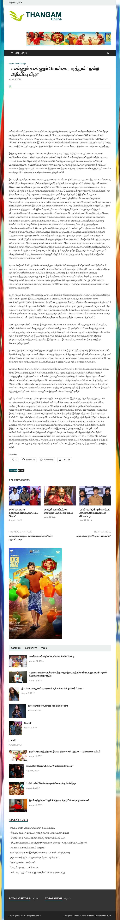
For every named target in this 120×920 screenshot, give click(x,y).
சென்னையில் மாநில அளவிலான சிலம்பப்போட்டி (51, 656)
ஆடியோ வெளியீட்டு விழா (17, 63)
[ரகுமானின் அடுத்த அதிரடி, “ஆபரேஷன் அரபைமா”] (16, 766)
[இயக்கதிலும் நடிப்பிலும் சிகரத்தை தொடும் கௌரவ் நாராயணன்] (18, 800)
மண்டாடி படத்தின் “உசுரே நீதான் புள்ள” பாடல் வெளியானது (37, 872)
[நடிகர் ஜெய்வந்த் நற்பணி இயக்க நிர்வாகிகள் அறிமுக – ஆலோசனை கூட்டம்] (18, 751)
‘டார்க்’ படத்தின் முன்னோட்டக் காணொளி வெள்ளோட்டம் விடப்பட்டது (94, 512)
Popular (16, 648)
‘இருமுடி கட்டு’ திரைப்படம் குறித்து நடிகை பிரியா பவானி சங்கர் (39, 832)
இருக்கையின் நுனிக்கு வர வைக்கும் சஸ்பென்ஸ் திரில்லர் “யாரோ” (52, 688)
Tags (44, 648)
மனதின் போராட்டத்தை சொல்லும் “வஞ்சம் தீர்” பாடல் (58, 511)
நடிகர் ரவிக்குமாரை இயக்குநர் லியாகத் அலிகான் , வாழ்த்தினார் (40, 852)
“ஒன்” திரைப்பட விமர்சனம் (22, 862)
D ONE (21, 470)
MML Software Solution (100, 915)
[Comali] (15, 723)
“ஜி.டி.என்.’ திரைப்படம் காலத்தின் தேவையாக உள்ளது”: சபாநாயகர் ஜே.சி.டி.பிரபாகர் (48, 842)
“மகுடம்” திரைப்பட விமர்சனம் (24, 867)
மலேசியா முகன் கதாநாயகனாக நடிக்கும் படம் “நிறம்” (23, 512)
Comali (27, 722)
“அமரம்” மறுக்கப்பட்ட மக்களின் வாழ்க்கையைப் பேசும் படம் (37, 837)
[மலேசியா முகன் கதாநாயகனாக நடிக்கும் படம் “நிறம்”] (25, 496)
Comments (31, 648)
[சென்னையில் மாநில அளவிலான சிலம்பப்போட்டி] (18, 656)
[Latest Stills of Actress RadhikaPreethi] (17, 705)
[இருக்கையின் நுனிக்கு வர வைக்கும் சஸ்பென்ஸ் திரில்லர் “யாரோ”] (14, 688)
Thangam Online (33, 915)
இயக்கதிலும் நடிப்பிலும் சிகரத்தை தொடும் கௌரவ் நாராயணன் (59, 800)
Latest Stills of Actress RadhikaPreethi (48, 705)
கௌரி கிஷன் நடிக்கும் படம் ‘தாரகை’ (27, 847)
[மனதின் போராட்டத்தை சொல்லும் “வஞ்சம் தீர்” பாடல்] (60, 496)
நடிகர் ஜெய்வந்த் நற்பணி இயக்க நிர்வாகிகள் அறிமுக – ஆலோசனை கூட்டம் (64, 751)
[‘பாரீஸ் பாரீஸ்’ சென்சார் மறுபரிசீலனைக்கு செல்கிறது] (16, 783)
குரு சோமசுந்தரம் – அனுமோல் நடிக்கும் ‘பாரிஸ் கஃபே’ (35, 857)
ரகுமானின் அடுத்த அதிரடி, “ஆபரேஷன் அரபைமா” (49, 765)
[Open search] (108, 53)
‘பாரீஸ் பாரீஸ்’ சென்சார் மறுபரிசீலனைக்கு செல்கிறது (51, 783)
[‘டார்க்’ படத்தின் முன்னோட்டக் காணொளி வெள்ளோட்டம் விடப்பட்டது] (95, 496)
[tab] (16, 648)
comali (12, 740)
